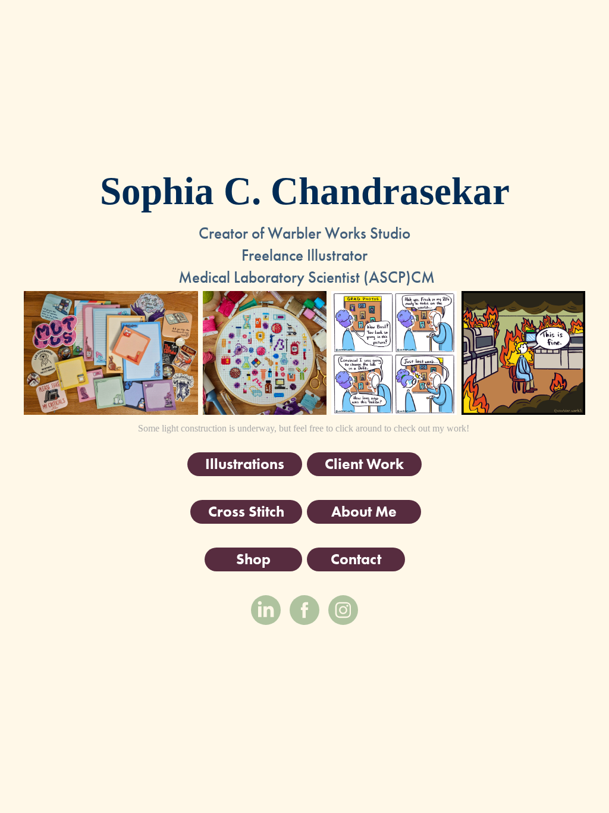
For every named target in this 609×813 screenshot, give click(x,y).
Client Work (364, 464)
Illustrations (244, 464)
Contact (356, 559)
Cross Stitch (246, 511)
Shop (253, 559)
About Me (364, 511)
